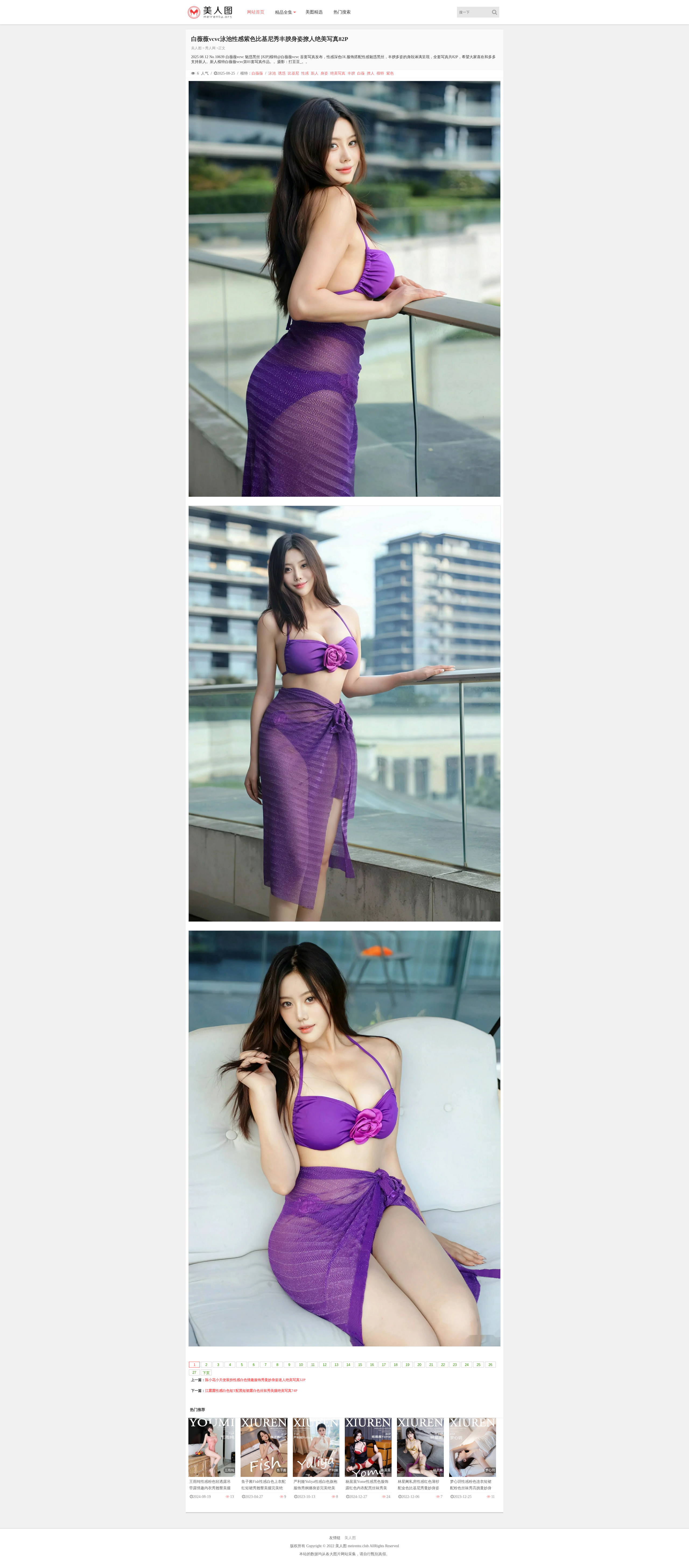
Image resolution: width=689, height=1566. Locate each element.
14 (348, 1365)
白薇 (361, 73)
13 (336, 1365)
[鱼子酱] (264, 1453)
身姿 (324, 73)
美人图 (196, 48)
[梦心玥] (472, 1453)
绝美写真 (337, 73)
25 (478, 1365)
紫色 (390, 73)
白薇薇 (257, 73)
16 (372, 1365)
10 (301, 1365)
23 (455, 1365)
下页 (206, 1373)
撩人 (370, 73)
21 (431, 1365)
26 (490, 1365)
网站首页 (255, 12)
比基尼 (293, 73)
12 (324, 1365)
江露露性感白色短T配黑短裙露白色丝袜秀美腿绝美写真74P (251, 1391)
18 (396, 1365)
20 (419, 1365)
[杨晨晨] (368, 1453)
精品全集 (283, 12)
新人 (314, 73)
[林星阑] (420, 1453)
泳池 (272, 73)
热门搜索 (342, 12)
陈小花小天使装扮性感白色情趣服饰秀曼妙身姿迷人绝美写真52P (255, 1380)
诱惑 (282, 73)
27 (194, 1373)
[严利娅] (316, 1453)
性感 (305, 73)
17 (384, 1365)
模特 (380, 73)
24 (467, 1365)
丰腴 (351, 73)
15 (360, 1365)
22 (443, 1365)
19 (407, 1365)
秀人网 (210, 48)
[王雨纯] (211, 1453)
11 (313, 1365)
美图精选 (314, 12)
